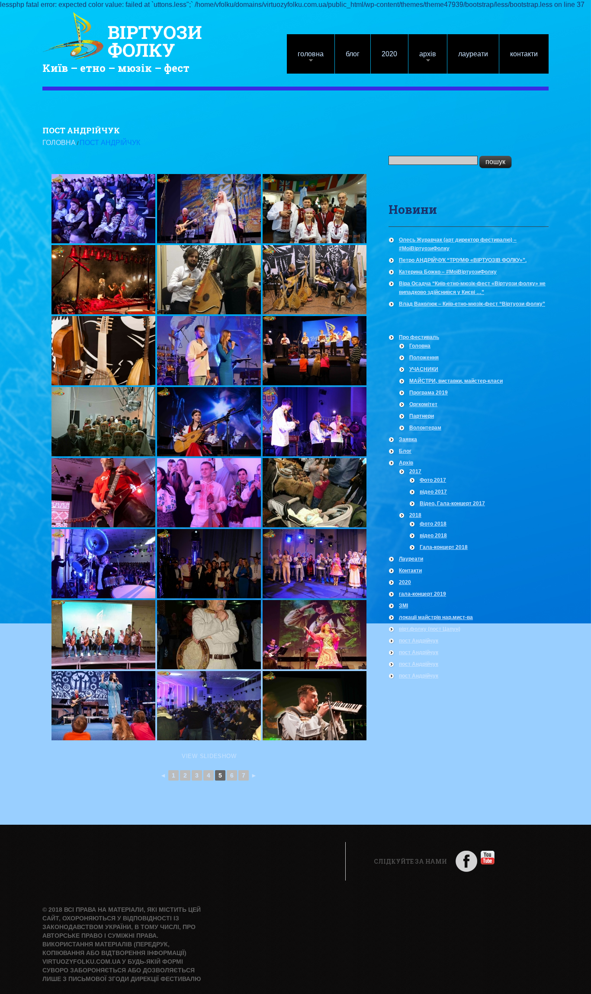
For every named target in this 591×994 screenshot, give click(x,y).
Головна (305, 58)
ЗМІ (403, 606)
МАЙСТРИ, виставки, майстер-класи (456, 381)
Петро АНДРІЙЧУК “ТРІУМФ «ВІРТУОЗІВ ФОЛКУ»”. (463, 260)
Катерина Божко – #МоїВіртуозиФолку (448, 272)
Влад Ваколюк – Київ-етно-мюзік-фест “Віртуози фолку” (472, 304)
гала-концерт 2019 (422, 594)
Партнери (421, 416)
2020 (389, 54)
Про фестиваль (419, 337)
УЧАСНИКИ (423, 369)
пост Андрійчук (418, 641)
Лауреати (473, 54)
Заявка (408, 439)
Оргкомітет (423, 404)
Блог (353, 54)
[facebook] (466, 861)
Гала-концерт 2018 (444, 547)
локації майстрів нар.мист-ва (436, 617)
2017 (415, 471)
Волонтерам (425, 428)
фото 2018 (433, 524)
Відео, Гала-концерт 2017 (452, 503)
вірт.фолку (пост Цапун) (429, 629)
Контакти (524, 54)
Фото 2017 (433, 480)
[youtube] (488, 857)
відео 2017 (433, 492)
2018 (415, 515)
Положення (424, 358)
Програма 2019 (428, 393)
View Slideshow (209, 756)
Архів (422, 58)
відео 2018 (433, 535)
